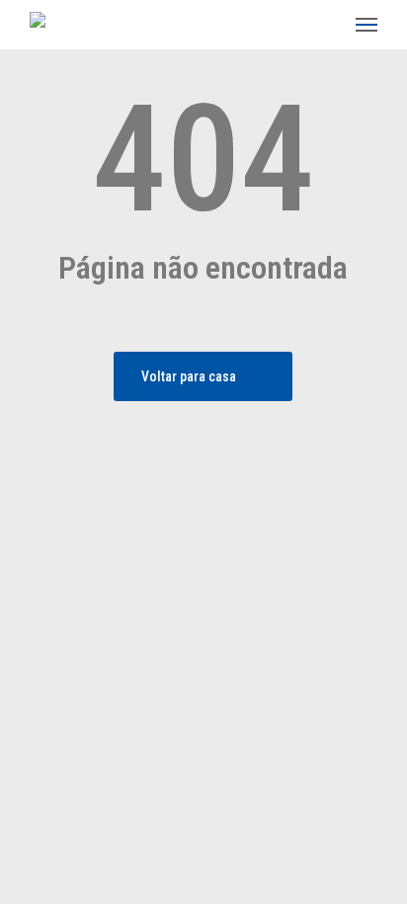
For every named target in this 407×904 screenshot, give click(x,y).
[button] (366, 25)
